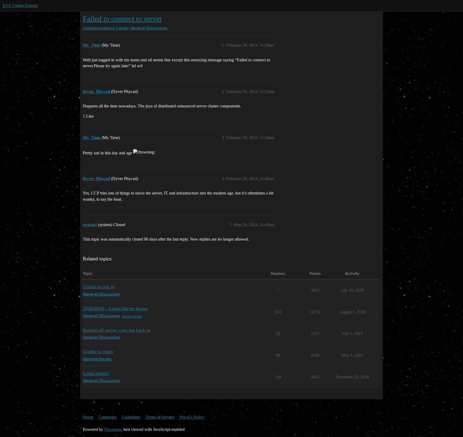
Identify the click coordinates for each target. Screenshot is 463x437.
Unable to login (98, 351)
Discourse (112, 429)
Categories (108, 417)
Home (88, 417)
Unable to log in (98, 286)
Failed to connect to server (122, 18)
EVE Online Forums (20, 5)
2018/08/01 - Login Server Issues (115, 308)
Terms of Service (159, 417)
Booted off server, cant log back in (116, 330)
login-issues (132, 316)
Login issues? (96, 373)
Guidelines (131, 417)
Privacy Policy (192, 417)
